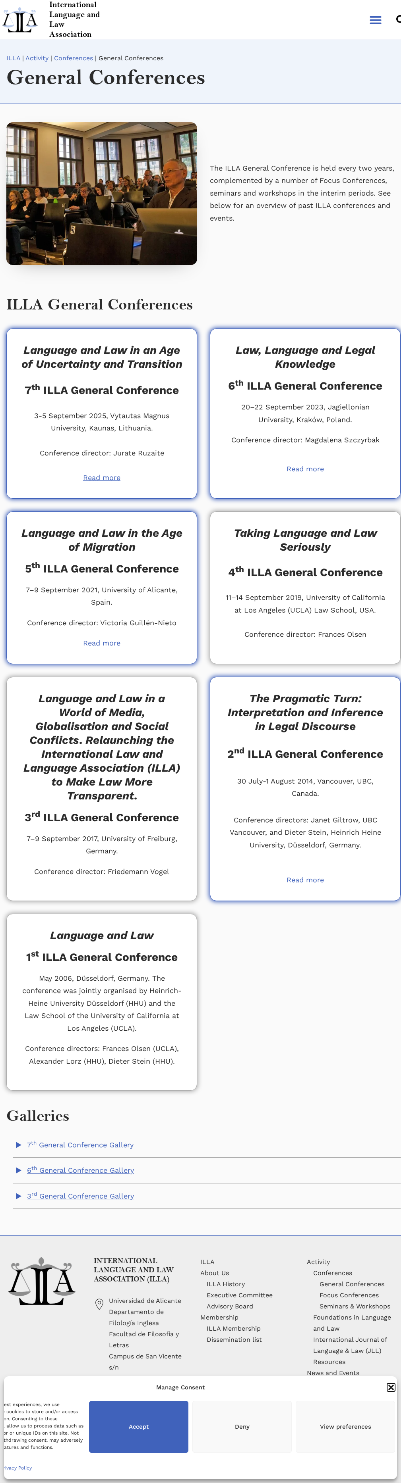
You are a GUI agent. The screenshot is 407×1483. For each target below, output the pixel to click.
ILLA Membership (234, 1328)
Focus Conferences (349, 1295)
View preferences (345, 1426)
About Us (214, 1273)
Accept (139, 1426)
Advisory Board (230, 1306)
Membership (219, 1317)
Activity (36, 58)
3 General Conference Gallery (80, 1196)
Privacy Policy (16, 1468)
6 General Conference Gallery (80, 1170)
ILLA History (226, 1284)
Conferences (73, 58)
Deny (242, 1426)
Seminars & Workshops (355, 1306)
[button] (391, 1387)
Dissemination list (234, 1339)
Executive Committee (240, 1295)
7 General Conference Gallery (80, 1145)
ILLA (13, 58)
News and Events (333, 1373)
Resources (329, 1362)
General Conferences (352, 1284)
